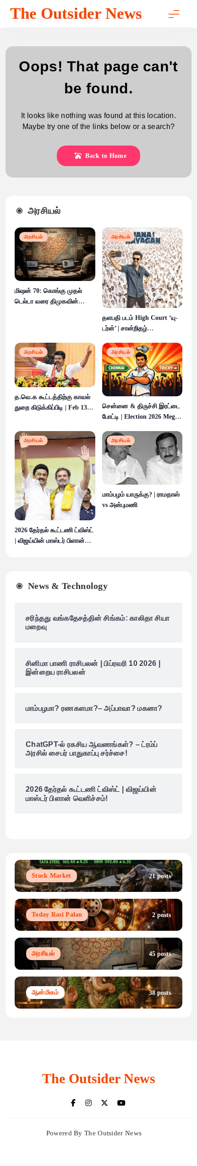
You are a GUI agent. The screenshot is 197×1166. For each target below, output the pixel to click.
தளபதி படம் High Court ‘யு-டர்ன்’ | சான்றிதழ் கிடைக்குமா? (140, 328)
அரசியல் (33, 236)
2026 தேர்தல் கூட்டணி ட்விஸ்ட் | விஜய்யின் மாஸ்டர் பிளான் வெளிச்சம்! (54, 541)
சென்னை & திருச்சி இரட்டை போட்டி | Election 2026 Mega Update (141, 417)
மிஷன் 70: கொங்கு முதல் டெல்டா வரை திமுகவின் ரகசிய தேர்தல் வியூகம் (48, 301)
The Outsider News (76, 13)
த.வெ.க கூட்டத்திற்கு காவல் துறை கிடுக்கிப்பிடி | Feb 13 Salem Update (52, 407)
